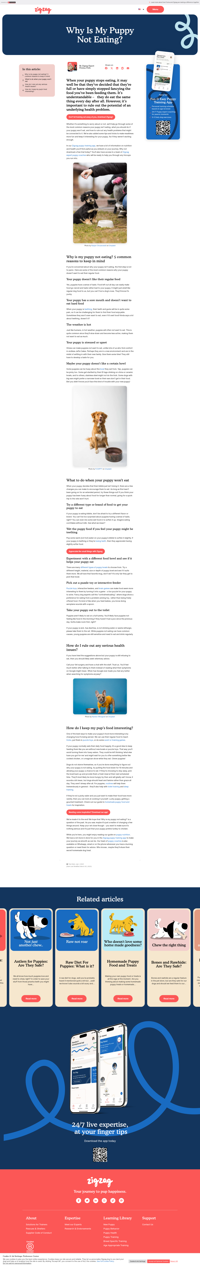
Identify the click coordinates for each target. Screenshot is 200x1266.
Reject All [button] (174, 1261)
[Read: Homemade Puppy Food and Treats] (77, 930)
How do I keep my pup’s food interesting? (36, 90)
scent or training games (114, 740)
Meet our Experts (73, 1224)
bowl (102, 369)
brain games (104, 588)
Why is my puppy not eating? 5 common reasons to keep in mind (37, 75)
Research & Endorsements (78, 1228)
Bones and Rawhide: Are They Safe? (123, 964)
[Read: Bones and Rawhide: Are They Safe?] (123, 930)
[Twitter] (87, 1200)
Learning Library (117, 1218)
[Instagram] (104, 1200)
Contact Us (147, 1224)
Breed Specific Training (115, 1241)
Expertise (72, 1218)
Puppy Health (110, 1232)
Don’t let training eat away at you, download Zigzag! (91, 117)
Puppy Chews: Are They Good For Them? (169, 964)
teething (88, 309)
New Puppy (109, 1224)
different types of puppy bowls (94, 567)
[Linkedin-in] (95, 1200)
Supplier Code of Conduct (39, 1232)
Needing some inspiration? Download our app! (88, 812)
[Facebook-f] (78, 1200)
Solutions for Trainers (36, 1224)
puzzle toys (88, 740)
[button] (155, 9)
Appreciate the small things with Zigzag (86, 551)
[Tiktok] (112, 1200)
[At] (121, 1200)
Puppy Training (111, 1236)
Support (149, 1218)
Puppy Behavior (111, 1228)
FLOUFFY (98, 469)
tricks (68, 740)
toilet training (114, 786)
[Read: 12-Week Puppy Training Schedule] (43, 10)
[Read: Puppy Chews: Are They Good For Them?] (168, 930)
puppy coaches (115, 841)
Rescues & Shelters (35, 1228)
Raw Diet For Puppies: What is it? (31, 964)
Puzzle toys (71, 588)
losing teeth (101, 541)
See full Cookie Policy (105, 1261)
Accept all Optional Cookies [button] (158, 1261)
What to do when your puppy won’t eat (38, 80)
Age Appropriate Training (115, 1245)
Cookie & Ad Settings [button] (137, 1261)
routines (109, 783)
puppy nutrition (123, 834)
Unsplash (112, 246)
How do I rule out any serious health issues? (36, 85)
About (31, 1218)
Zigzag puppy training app (83, 145)
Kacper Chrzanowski (98, 246)
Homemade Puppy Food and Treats (77, 963)
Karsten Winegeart (99, 717)
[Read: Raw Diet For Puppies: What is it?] (31, 930)
